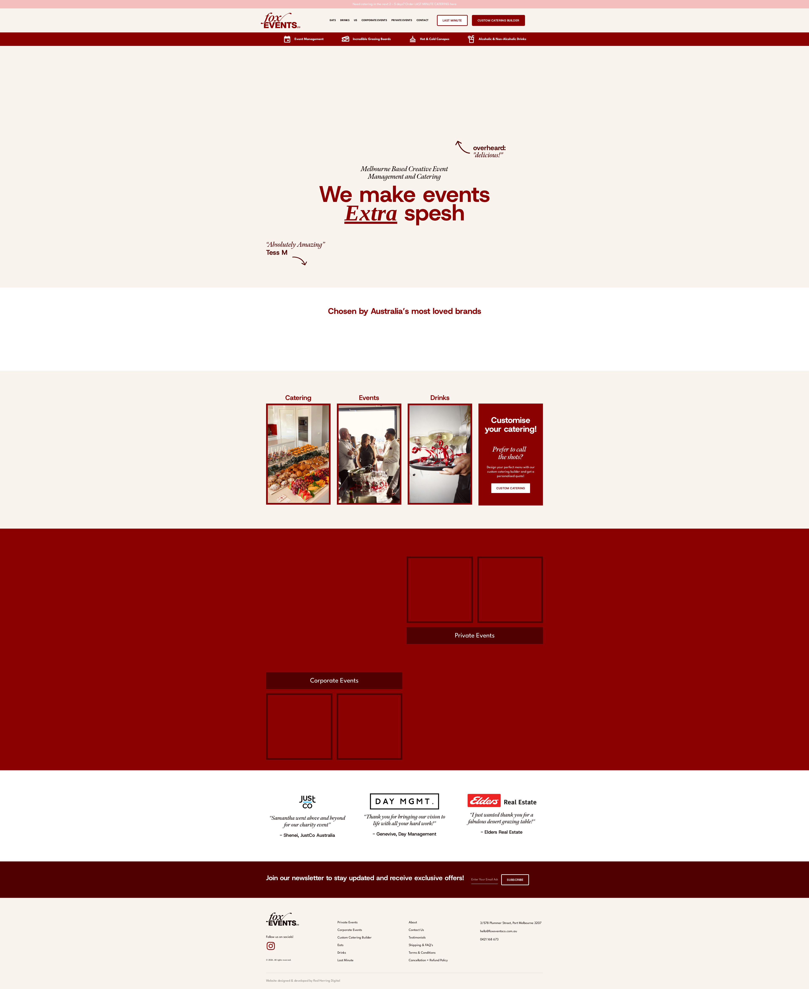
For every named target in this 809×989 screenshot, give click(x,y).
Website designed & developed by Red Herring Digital (303, 980)
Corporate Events (374, 20)
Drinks (345, 20)
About (413, 922)
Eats (333, 20)
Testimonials (417, 937)
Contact (423, 20)
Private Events (401, 20)
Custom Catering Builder (355, 937)
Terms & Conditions (422, 952)
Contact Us (416, 930)
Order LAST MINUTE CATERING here (431, 4)
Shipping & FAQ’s (421, 945)
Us (355, 20)
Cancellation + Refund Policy (428, 960)
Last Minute (346, 960)
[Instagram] (270, 946)
